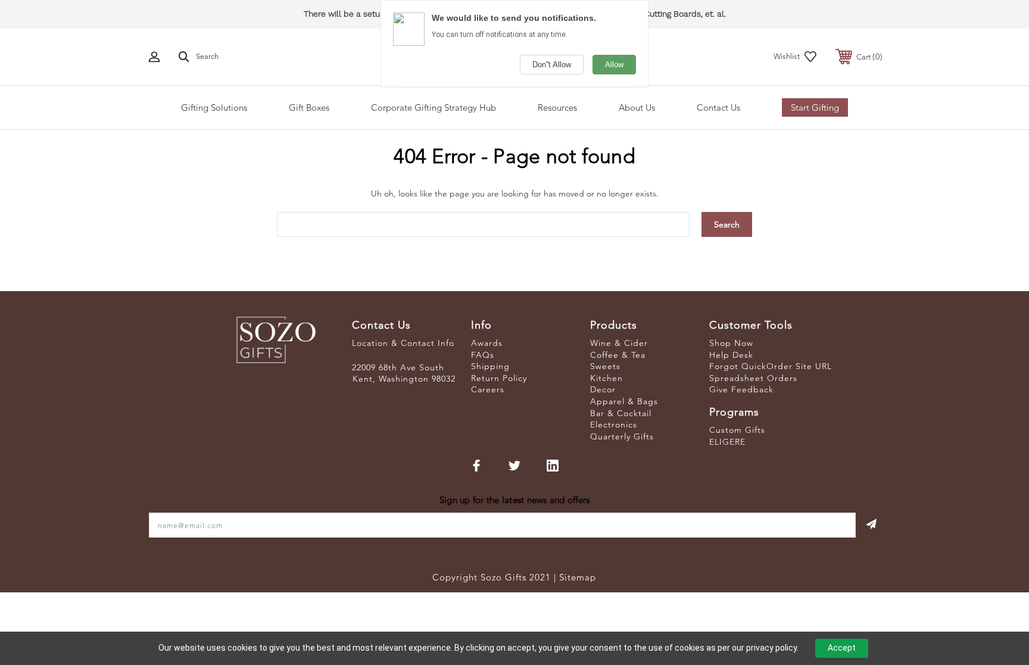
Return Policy (499, 378)
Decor (603, 389)
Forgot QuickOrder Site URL (770, 366)
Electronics (613, 424)
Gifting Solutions (214, 107)
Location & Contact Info (403, 343)
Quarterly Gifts (622, 436)
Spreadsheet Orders (753, 378)
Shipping (490, 366)
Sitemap (577, 577)
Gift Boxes (309, 107)
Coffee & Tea (618, 354)
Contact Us (718, 107)
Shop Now (731, 343)
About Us (637, 107)
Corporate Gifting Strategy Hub (433, 107)
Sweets (605, 366)
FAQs (482, 354)
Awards (487, 343)
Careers (487, 389)
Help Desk (731, 354)
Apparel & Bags (624, 401)
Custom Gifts (737, 429)
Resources (557, 107)
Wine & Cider (619, 343)
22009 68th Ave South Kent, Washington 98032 (404, 373)
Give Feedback (741, 389)
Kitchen (606, 378)
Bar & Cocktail (620, 413)
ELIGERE (727, 441)
